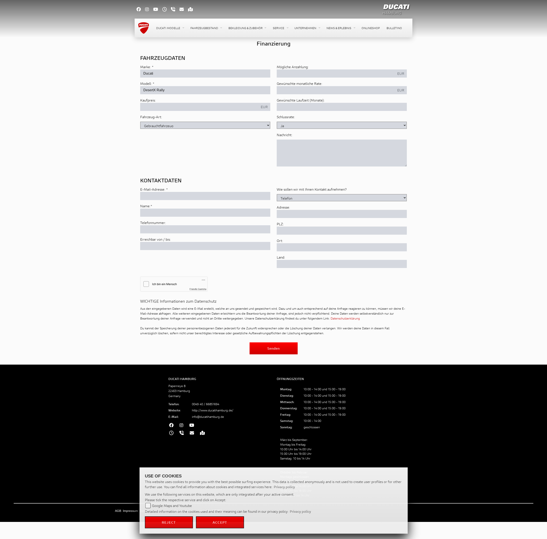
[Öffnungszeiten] (166, 9)
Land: (281, 257)
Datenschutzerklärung (345, 318)
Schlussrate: (286, 117)
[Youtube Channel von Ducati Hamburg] (157, 9)
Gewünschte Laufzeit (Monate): (301, 100)
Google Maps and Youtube (172, 505)
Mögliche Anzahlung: (293, 67)
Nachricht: (284, 135)
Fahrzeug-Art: (151, 117)
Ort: (280, 240)
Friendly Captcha (198, 289)
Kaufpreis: (148, 100)
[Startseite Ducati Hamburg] (396, 8)
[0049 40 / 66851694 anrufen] (175, 9)
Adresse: (283, 207)
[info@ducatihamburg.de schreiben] (183, 9)
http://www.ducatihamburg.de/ (212, 410)
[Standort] (192, 9)
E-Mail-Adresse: (154, 189)
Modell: (146, 83)
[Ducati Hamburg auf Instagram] (149, 9)
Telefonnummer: (153, 222)
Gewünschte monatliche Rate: (299, 83)
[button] (169, 28)
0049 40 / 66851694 (205, 404)
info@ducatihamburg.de (208, 417)
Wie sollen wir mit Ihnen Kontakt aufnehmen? (312, 189)
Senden (273, 348)
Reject (169, 522)
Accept (220, 522)
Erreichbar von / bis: (155, 239)
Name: (145, 206)
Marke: (145, 67)
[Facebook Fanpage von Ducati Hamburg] (141, 9)
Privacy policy (284, 487)
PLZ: (280, 224)
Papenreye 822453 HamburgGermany (179, 391)
